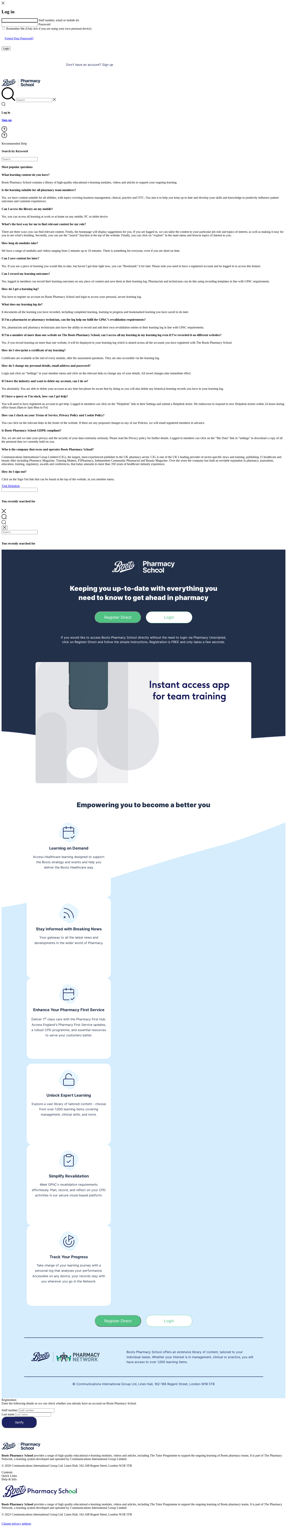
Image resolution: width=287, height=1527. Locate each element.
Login (6, 48)
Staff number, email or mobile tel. (58, 20)
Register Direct (118, 617)
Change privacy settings (16, 1523)
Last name (8, 1414)
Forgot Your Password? (19, 38)
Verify (19, 1422)
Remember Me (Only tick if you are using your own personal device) (48, 28)
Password (44, 24)
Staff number (10, 1410)
